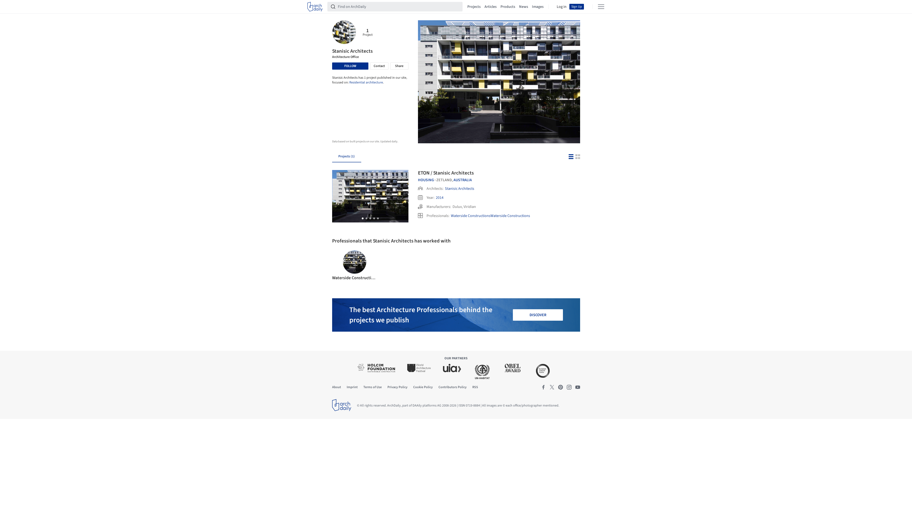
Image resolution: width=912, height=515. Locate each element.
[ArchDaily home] (315, 6)
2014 (439, 197)
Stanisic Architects (459, 188)
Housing (426, 180)
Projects (474, 6)
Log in (562, 6)
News (523, 6)
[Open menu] (601, 6)
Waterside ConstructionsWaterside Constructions (490, 215)
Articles (490, 6)
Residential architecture (366, 82)
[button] (363, 218)
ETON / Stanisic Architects (446, 172)
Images (538, 6)
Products (507, 6)
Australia (462, 180)
